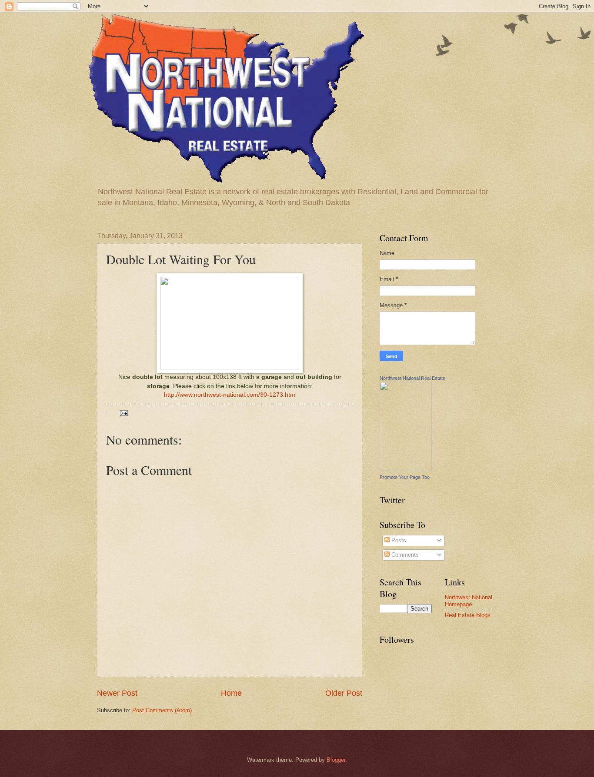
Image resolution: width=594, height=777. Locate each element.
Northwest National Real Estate (412, 378)
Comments (404, 554)
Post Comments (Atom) (162, 710)
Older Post (343, 693)
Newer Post (117, 693)
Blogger (336, 760)
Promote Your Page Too (405, 477)
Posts (398, 540)
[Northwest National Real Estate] (406, 469)
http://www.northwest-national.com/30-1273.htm (229, 395)
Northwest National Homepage (468, 600)
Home (231, 693)
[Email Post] (123, 412)
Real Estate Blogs (468, 615)
